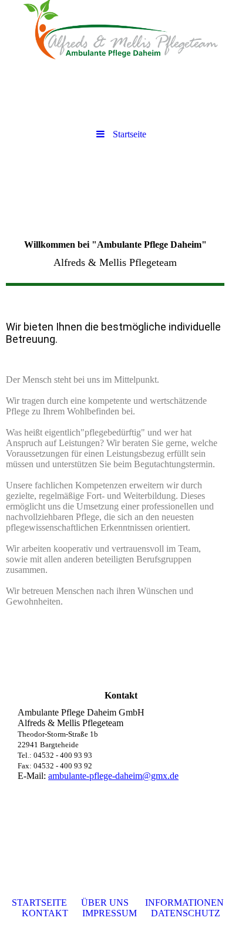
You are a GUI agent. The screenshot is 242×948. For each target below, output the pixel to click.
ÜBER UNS (105, 902)
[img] (121, 32)
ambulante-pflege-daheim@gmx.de (113, 776)
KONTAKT (45, 913)
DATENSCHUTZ (185, 913)
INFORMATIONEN (184, 902)
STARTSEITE (39, 902)
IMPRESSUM (109, 913)
